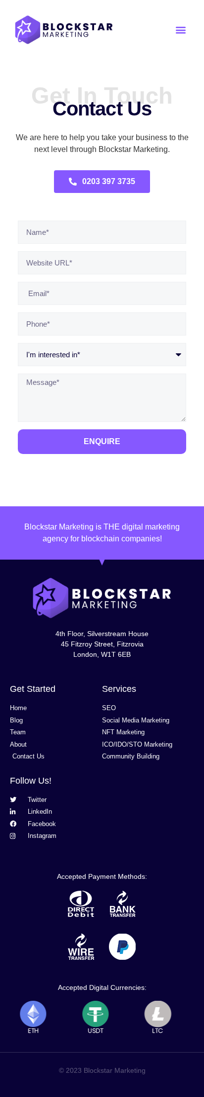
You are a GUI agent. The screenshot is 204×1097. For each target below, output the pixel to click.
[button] (181, 30)
